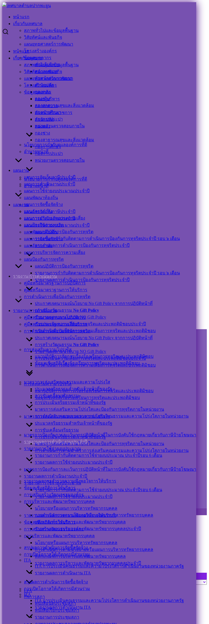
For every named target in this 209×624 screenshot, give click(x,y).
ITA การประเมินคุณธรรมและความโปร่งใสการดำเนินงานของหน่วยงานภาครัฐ (109, 600)
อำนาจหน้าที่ (36, 186)
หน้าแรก (21, 16)
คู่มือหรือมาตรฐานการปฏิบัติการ (55, 317)
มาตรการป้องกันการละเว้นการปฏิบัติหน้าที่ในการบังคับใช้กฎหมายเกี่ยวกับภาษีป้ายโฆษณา (110, 435)
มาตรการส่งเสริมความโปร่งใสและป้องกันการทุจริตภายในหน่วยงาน (99, 409)
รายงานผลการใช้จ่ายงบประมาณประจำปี (73, 462)
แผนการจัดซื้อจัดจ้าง (43, 204)
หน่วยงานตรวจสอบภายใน (60, 126)
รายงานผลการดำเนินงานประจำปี (55, 476)
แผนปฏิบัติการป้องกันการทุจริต (64, 231)
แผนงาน (21, 170)
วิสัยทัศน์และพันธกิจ (43, 37)
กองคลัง (42, 126)
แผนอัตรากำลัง (38, 245)
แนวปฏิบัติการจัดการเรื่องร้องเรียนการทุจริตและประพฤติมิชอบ (94, 390)
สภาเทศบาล (46, 105)
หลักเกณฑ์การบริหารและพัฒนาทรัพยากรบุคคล (80, 522)
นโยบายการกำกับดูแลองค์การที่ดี (55, 179)
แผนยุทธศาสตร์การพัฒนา (48, 44)
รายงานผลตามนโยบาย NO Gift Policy (70, 351)
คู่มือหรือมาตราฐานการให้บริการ (55, 289)
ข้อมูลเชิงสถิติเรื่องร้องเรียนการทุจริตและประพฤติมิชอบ (87, 397)
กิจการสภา (34, 596)
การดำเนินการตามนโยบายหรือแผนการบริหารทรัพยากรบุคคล (94, 549)
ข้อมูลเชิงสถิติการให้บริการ (50, 522)
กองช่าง (42, 133)
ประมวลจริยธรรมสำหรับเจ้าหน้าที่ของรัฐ (73, 423)
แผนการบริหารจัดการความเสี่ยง (54, 252)
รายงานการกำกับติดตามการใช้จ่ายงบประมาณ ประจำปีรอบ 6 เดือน (98, 455)
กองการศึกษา (48, 146)
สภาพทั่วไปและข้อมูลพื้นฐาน (51, 30)
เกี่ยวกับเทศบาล (27, 23)
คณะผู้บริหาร (47, 99)
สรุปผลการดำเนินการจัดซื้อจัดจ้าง (56, 582)
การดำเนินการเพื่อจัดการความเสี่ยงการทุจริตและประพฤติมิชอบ (95, 330)
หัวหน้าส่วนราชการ (53, 112)
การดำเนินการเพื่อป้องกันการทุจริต (57, 296)
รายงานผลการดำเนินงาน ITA (63, 573)
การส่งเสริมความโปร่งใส (48, 384)
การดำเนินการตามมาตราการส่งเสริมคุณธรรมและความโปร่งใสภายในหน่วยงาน (112, 416)
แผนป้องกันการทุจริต (44, 259)
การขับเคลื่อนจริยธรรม (57, 430)
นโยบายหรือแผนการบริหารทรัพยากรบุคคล (76, 508)
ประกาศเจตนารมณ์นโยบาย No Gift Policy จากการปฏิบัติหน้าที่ (94, 303)
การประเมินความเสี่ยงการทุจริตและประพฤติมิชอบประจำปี (90, 324)
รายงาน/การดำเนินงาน (35, 310)
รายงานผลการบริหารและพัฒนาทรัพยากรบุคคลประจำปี (88, 528)
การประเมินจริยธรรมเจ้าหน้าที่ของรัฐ (70, 402)
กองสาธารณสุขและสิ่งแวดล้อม (64, 105)
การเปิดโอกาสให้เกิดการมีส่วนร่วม (57, 588)
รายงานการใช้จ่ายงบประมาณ (52, 483)
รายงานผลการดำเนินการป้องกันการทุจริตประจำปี (82, 245)
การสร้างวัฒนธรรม (67, 310)
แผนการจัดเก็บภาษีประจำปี (49, 211)
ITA (27, 560)
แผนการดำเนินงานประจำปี (49, 184)
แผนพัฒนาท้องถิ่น (41, 197)
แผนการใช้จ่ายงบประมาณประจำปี (57, 190)
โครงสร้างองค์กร (40, 51)
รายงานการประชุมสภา (57, 617)
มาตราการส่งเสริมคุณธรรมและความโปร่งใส (67, 416)
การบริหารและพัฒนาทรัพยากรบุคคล (59, 501)
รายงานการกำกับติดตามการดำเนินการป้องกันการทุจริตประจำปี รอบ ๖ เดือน (107, 238)
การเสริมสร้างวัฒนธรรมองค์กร (54, 529)
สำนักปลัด (44, 119)
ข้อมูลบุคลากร (37, 92)
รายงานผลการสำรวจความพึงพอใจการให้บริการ (70, 515)
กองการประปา (49, 153)
